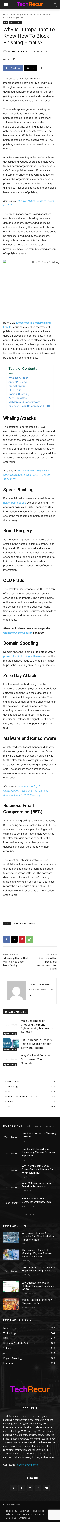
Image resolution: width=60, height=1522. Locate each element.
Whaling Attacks (18, 377)
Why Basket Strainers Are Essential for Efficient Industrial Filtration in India (38, 1236)
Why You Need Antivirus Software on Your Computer (35, 1059)
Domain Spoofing (18, 394)
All (28, 1126)
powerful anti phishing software (22, 656)
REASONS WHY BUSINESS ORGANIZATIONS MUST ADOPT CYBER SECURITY (26, 475)
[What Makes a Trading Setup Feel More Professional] (11, 1187)
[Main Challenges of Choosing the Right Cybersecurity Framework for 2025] (11, 1024)
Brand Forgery (17, 386)
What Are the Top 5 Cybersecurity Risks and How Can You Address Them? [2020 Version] (25, 791)
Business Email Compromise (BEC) (29, 406)
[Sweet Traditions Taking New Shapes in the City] (11, 1304)
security (33, 923)
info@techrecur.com (27, 1464)
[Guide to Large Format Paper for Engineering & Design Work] (11, 1271)
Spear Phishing (17, 382)
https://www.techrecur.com (41, 989)
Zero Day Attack (18, 398)
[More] (41, 68)
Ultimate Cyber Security (18, 632)
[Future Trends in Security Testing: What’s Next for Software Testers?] (11, 1043)
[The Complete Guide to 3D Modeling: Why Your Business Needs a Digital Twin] (11, 1254)
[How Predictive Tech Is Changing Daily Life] (11, 1137)
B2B (13, 14)
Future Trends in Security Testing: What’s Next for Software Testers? (36, 1043)
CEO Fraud (15, 390)
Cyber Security (16, 22)
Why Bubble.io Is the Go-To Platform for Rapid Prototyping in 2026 (38, 1286)
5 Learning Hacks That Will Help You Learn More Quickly (15, 962)
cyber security (19, 923)
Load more (29, 1214)
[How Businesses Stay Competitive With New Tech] (11, 1202)
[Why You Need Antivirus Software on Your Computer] (11, 1059)
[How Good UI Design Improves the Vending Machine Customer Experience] (11, 1153)
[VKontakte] (46, 1488)
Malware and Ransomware (24, 402)
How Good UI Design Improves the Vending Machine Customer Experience (38, 1152)
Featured (38, 1126)
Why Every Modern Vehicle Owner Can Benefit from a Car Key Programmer (38, 1169)
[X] (14, 939)
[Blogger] (13, 1488)
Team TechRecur (18, 51)
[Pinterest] (22, 939)
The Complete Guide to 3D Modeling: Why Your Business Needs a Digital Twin (37, 1253)
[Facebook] (6, 939)
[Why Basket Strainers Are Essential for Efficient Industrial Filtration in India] (11, 1237)
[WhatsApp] (29, 939)
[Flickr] (30, 1488)
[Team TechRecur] (5, 51)
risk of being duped (14, 502)
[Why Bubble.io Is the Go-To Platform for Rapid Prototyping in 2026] (11, 1286)
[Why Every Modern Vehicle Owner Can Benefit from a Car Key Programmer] (11, 1170)
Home (6, 14)
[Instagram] (38, 1488)
